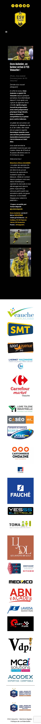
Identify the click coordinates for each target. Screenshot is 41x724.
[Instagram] (16, 5)
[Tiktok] (20, 5)
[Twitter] (28, 5)
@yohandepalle (16, 209)
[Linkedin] (24, 5)
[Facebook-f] (13, 5)
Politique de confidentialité (20, 721)
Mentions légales (26, 719)
